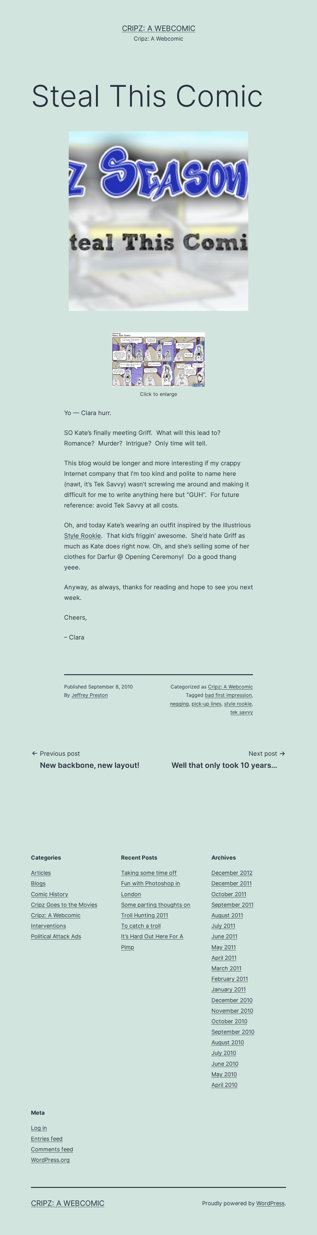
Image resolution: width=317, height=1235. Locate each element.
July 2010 (223, 1053)
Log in (39, 1128)
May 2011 (223, 947)
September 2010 (232, 1032)
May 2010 (224, 1074)
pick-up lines (206, 704)
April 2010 (224, 1085)
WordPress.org (50, 1160)
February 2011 (229, 979)
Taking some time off (149, 873)
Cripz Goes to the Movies (64, 904)
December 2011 (231, 883)
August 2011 (227, 915)
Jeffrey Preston (90, 695)
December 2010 (232, 1000)
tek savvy (241, 712)
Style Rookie (82, 535)
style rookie (238, 704)
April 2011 (224, 957)
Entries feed (47, 1138)
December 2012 (232, 873)
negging (179, 704)
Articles (41, 873)
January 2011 (228, 989)
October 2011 (228, 894)
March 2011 (226, 968)
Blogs (38, 883)
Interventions (48, 926)
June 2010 (224, 1063)
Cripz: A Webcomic (158, 28)
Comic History (49, 894)
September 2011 (232, 904)
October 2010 (229, 1021)
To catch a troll (141, 926)
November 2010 (232, 1010)
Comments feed (52, 1149)
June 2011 (224, 936)
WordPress (270, 1203)
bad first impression (228, 695)
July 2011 (223, 926)
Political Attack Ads (56, 936)
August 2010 (227, 1042)
